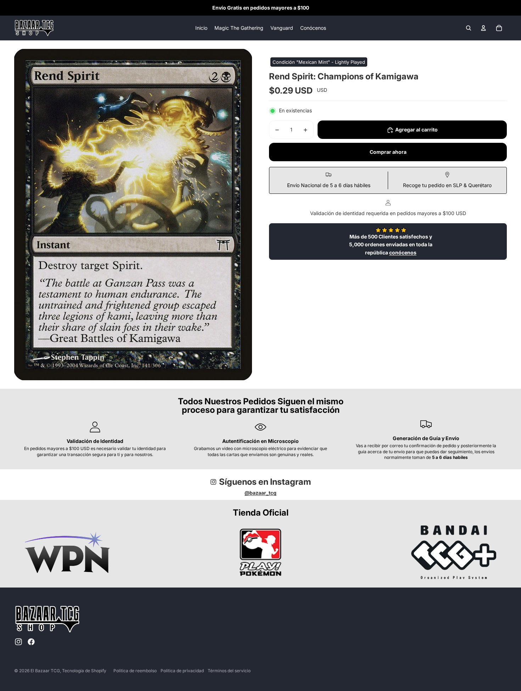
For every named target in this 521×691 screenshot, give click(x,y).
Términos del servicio (229, 670)
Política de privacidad (182, 670)
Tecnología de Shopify (84, 670)
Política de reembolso (135, 670)
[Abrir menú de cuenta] (483, 28)
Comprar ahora (388, 152)
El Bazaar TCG (45, 670)
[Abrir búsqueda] (468, 28)
